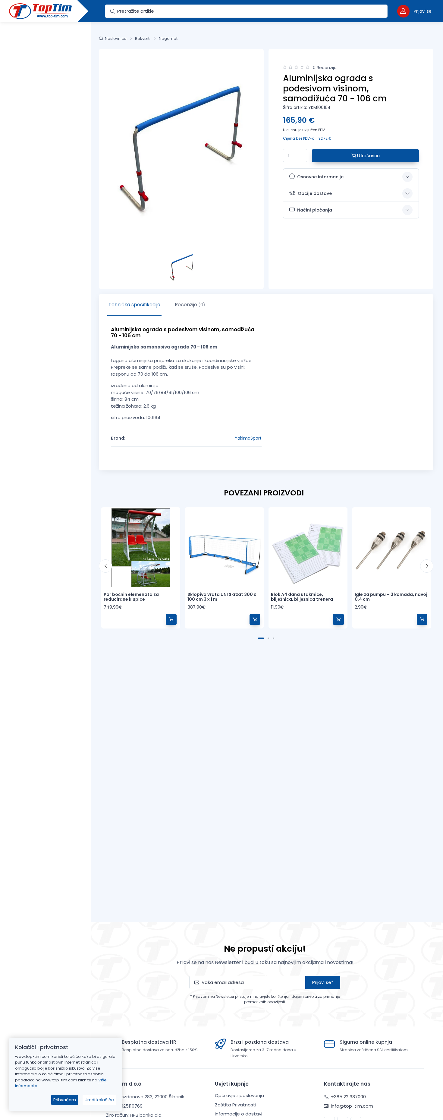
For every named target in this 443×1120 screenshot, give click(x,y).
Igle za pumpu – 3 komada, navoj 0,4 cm (391, 597)
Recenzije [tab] (190, 304)
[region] (45, 564)
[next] (426, 566)
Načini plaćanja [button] (314, 210)
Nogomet (168, 38)
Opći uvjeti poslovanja (239, 1095)
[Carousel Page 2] (268, 638)
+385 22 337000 (348, 1096)
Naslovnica (116, 38)
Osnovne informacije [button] (320, 177)
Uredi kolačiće (99, 1100)
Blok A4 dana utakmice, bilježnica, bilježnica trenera (302, 597)
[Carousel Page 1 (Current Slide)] (261, 638)
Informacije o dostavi (238, 1114)
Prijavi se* (322, 982)
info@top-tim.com (351, 1106)
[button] (414, 11)
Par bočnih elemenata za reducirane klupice (131, 597)
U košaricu (368, 155)
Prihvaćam (64, 1100)
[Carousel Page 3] (273, 638)
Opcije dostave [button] (315, 193)
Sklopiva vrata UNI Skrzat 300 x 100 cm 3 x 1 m (221, 597)
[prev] (105, 566)
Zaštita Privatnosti (235, 1105)
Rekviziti (142, 38)
